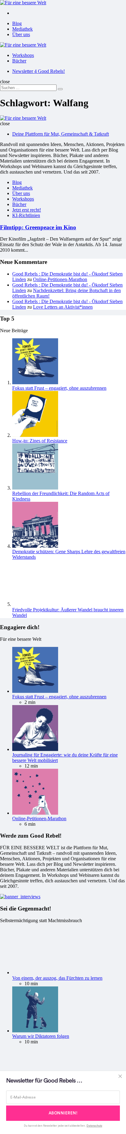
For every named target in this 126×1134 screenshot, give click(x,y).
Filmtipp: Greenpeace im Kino (38, 227)
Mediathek (22, 29)
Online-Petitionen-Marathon (60, 279)
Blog (17, 23)
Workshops (23, 55)
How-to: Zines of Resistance (39, 440)
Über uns (21, 34)
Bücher (19, 60)
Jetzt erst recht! (26, 209)
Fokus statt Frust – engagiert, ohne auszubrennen (59, 388)
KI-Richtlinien (26, 215)
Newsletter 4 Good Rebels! (38, 71)
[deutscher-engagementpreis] (20, 896)
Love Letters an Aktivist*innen (63, 307)
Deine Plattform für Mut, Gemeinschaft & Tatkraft (60, 134)
